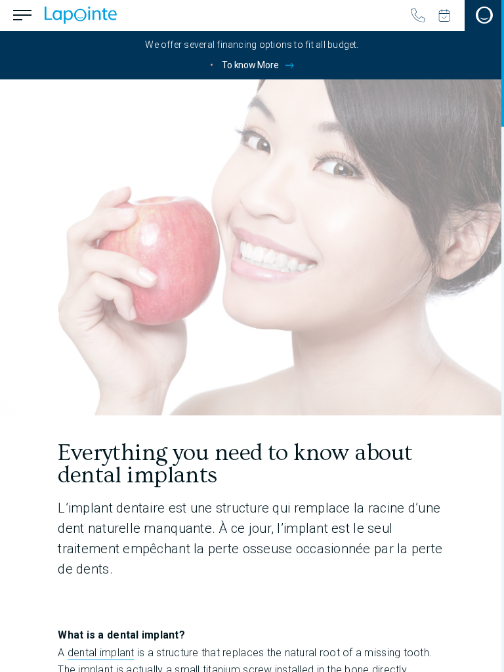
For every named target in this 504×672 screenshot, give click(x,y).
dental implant (101, 652)
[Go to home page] (81, 15)
